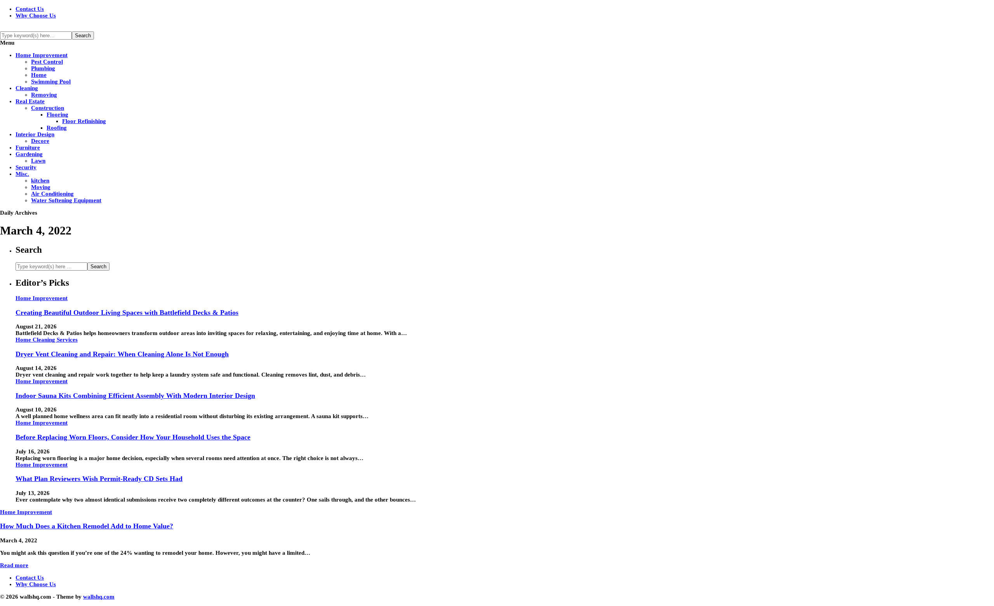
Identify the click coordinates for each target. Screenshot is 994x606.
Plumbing (43, 68)
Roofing (57, 128)
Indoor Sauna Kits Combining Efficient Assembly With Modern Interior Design (135, 395)
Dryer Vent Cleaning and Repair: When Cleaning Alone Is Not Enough (122, 354)
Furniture (28, 147)
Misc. (22, 174)
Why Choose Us (36, 15)
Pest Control (47, 62)
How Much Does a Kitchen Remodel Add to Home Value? (86, 526)
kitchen (40, 180)
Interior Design (35, 134)
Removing (44, 95)
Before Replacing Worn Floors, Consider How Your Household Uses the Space (133, 437)
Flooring (57, 114)
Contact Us (30, 9)
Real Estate (30, 101)
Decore (40, 141)
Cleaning (27, 88)
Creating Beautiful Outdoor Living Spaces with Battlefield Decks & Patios (127, 312)
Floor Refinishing (84, 121)
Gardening (29, 154)
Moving (40, 187)
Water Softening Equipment (66, 200)
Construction (47, 108)
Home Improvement (42, 55)
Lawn (38, 161)
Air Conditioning (52, 194)
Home (39, 75)
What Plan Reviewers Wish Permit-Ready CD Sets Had (99, 479)
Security (26, 167)
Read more (14, 565)
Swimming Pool (51, 81)
